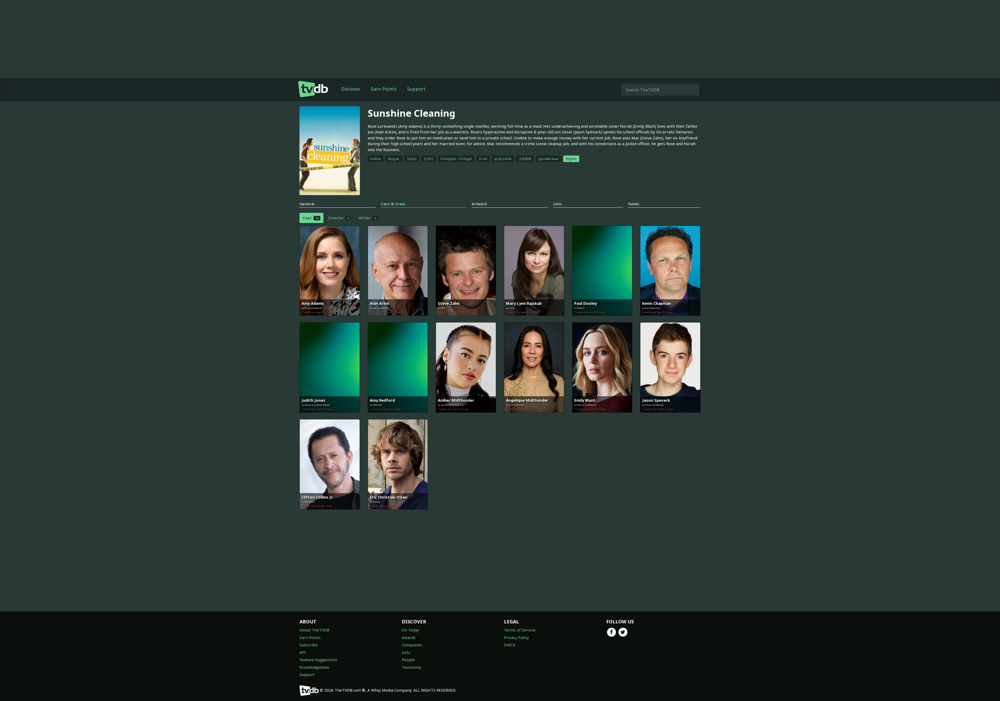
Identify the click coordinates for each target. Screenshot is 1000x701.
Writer (367, 217)
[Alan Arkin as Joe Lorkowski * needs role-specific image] (398, 319)
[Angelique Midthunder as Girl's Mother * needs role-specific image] (534, 416)
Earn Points (384, 89)
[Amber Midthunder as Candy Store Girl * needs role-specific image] (466, 416)
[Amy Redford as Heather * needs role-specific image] (398, 416)
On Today (410, 629)
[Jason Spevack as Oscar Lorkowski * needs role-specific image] (670, 416)
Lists (406, 652)
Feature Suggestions (318, 659)
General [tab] (306, 203)
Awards (409, 637)
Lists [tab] (557, 203)
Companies (412, 644)
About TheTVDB (314, 629)
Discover (350, 89)
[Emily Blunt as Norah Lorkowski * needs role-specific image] (602, 416)
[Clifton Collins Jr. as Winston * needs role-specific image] (329, 513)
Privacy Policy (516, 637)
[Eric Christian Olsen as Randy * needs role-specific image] (398, 513)
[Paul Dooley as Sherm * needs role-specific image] (602, 319)
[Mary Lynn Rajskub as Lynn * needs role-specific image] (534, 319)
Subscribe (308, 644)
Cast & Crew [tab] (393, 203)
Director (338, 217)
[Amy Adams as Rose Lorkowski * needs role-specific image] (329, 319)
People (408, 659)
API (302, 652)
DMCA (509, 644)
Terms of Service (519, 629)
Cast (310, 217)
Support (416, 89)
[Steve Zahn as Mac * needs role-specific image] (466, 319)
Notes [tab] (633, 203)
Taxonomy (411, 667)
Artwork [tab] (479, 203)
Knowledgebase (314, 667)
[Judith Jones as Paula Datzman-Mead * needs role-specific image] (329, 416)
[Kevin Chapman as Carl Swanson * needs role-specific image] (670, 319)
